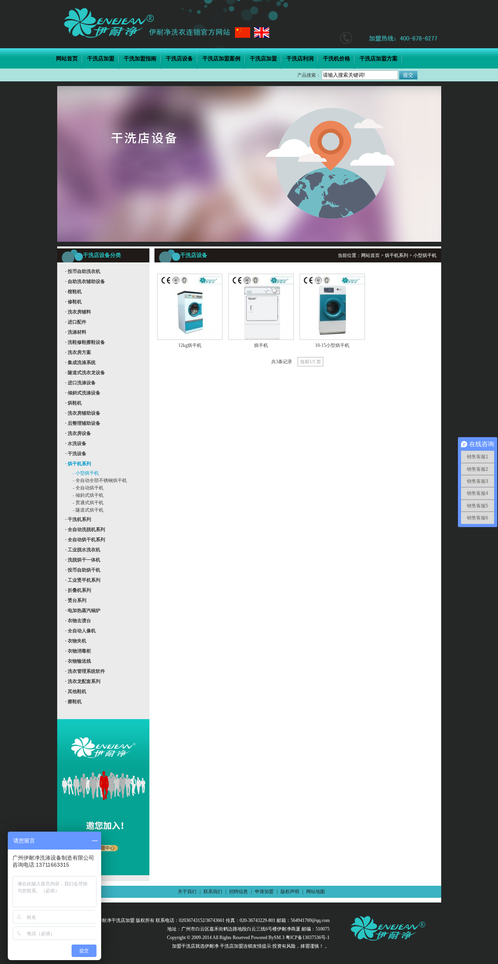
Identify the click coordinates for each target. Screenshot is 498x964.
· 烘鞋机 (73, 403)
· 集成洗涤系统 (80, 362)
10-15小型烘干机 (332, 345)
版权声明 (290, 891)
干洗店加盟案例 (221, 59)
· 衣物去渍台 (78, 620)
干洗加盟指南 (140, 59)
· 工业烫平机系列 (82, 580)
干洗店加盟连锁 (236, 946)
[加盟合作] (103, 879)
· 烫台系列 (75, 600)
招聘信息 (238, 891)
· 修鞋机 (73, 301)
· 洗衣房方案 (78, 352)
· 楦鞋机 (73, 291)
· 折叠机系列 (78, 590)
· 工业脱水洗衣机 (82, 549)
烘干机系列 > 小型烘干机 (411, 255)
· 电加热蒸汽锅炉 (82, 610)
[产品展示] (249, 240)
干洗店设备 (179, 59)
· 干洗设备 (75, 453)
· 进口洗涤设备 (80, 382)
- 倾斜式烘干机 (88, 495)
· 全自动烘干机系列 (85, 539)
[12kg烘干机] (190, 338)
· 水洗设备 (75, 443)
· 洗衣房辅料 (78, 312)
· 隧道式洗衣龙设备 (85, 372)
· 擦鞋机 (73, 701)
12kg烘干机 (190, 345)
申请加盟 (264, 891)
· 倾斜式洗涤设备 (82, 393)
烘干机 (261, 345)
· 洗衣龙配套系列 (82, 681)
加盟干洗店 (183, 946)
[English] (261, 32)
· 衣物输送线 (78, 661)
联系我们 (212, 891)
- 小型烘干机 (86, 473)
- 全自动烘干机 (88, 488)
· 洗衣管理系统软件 (85, 671)
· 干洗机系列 (78, 519)
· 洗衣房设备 (78, 433)
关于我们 (187, 891)
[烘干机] (261, 338)
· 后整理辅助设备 (82, 423)
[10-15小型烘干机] (332, 338)
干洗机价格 (336, 59)
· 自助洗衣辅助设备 (85, 281)
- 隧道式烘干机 (88, 510)
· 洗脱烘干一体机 (82, 560)
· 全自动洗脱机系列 (85, 529)
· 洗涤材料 (75, 332)
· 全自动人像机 (80, 630)
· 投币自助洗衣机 (82, 271)
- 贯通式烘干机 (88, 502)
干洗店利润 (300, 59)
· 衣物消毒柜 (78, 651)
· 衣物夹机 (75, 641)
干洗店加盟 (100, 59)
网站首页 (67, 59)
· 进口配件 (75, 322)
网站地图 (315, 891)
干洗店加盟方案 (378, 59)
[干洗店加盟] (147, 23)
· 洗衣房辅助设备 (82, 413)
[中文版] (242, 32)
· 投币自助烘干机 (82, 570)
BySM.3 (276, 937)
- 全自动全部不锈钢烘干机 (100, 480)
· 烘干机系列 (78, 463)
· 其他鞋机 (75, 691)
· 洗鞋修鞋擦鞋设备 (85, 342)
